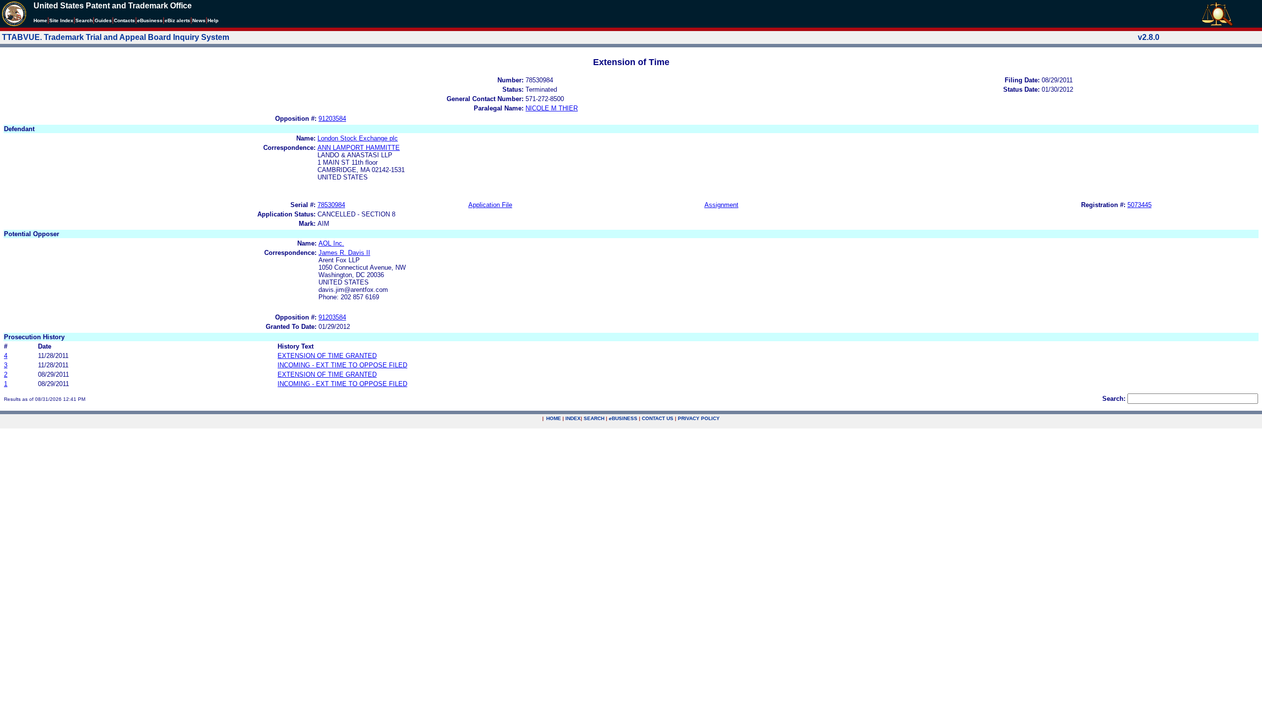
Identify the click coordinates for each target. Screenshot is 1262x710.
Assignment (721, 205)
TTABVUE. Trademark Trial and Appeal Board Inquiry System (115, 37)
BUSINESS (623, 418)
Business (150, 20)
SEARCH (594, 418)
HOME (553, 418)
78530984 (331, 205)
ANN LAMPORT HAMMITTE (358, 147)
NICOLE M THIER (552, 108)
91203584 (332, 118)
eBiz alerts (177, 20)
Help (213, 20)
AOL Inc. (331, 243)
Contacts (124, 20)
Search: (1113, 398)
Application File (490, 205)
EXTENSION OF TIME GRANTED (327, 355)
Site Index (61, 20)
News (199, 20)
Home (40, 20)
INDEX (573, 418)
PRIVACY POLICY (699, 418)
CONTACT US (657, 418)
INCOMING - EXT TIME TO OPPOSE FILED (342, 365)
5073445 (1139, 205)
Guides (103, 20)
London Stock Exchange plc (357, 138)
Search (84, 20)
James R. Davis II (344, 252)
